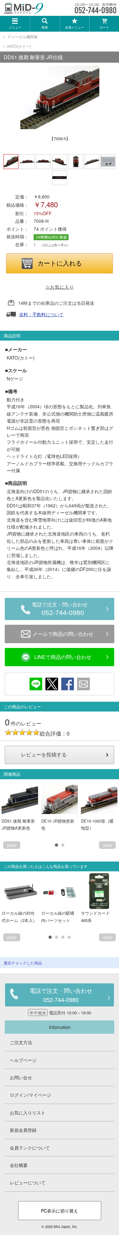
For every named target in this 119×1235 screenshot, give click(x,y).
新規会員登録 (23, 1130)
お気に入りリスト (27, 1112)
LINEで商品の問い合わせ (62, 657)
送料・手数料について (41, 314)
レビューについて (27, 1182)
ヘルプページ (23, 1060)
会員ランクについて (30, 1147)
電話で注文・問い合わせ (60, 609)
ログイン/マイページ (30, 1095)
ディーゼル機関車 (22, 36)
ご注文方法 (21, 1042)
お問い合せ (21, 1077)
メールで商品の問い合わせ (62, 633)
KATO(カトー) (19, 46)
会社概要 (19, 1165)
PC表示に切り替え (59, 1210)
